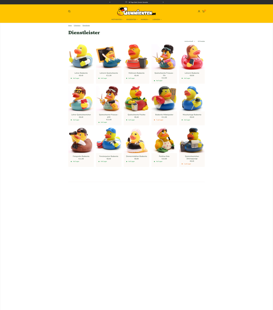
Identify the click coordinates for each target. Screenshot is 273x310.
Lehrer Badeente (81, 73)
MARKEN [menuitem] (144, 19)
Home (70, 25)
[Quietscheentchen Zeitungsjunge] (192, 140)
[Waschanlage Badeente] (192, 98)
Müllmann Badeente (136, 73)
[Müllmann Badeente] (136, 57)
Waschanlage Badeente (192, 115)
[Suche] (69, 11)
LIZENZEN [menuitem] (156, 19)
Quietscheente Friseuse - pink (109, 116)
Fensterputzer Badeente (108, 156)
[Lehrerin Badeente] (192, 57)
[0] (203, 11)
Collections (77, 25)
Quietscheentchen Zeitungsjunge (192, 157)
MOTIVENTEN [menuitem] (116, 19)
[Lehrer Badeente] (81, 57)
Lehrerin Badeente (192, 73)
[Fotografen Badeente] (81, 140)
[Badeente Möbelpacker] (164, 98)
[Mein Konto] (199, 11)
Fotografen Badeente (81, 156)
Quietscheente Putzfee (136, 115)
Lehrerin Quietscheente (109, 73)
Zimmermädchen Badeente (136, 156)
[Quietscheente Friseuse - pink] (109, 98)
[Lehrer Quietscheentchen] (81, 98)
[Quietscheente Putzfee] (136, 98)
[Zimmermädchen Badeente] (136, 140)
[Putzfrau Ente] (164, 140)
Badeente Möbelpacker (164, 115)
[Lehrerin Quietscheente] (109, 57)
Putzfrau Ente (164, 156)
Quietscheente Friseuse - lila (164, 74)
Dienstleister (86, 25)
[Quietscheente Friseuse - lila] (164, 57)
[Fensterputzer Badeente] (109, 140)
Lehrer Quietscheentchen (81, 115)
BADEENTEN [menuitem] (131, 19)
